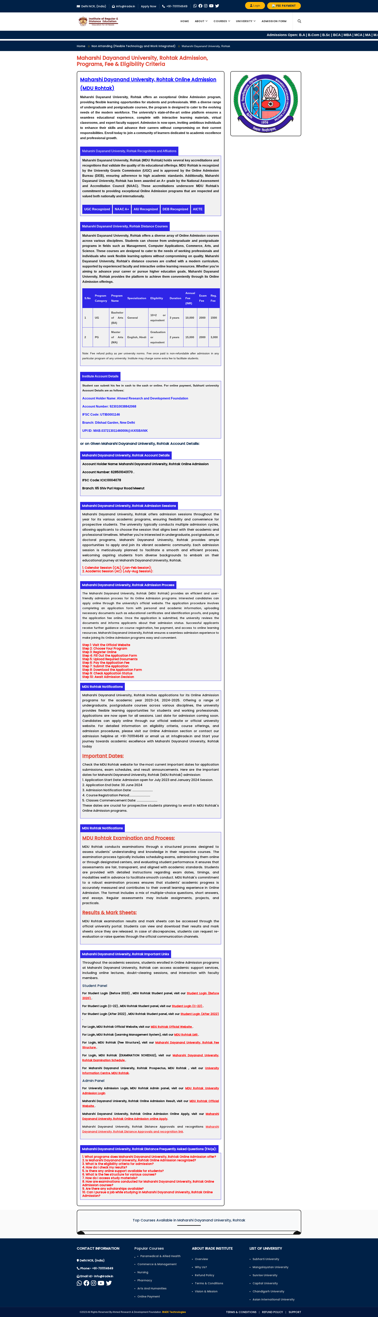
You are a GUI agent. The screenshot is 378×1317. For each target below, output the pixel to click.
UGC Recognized (97, 209)
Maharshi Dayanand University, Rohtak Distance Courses (125, 226)
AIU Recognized (146, 209)
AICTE (198, 209)
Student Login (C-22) (187, 1006)
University (244, 21)
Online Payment (148, 1296)
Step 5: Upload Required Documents (110, 659)
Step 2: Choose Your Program (104, 648)
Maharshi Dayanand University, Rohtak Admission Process (128, 585)
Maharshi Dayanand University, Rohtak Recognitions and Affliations (129, 151)
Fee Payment (285, 6)
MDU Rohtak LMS (186, 1035)
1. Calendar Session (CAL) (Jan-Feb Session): (117, 568)
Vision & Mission (206, 1291)
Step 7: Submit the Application (105, 666)
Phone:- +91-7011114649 (96, 1268)
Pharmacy (144, 1280)
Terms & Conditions (209, 1283)
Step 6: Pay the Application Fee (105, 663)
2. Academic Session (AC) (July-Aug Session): (117, 571)
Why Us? (201, 1267)
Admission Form (274, 21)
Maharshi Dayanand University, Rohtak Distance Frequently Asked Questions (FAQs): (149, 1149)
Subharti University (266, 1259)
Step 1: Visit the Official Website (106, 645)
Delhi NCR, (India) (93, 6)
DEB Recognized (175, 209)
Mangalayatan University (270, 1267)
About (200, 21)
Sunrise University (265, 1275)
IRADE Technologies (174, 1312)
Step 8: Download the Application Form (112, 670)
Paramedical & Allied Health (160, 1256)
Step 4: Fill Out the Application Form (109, 655)
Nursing (142, 1272)
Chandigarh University (268, 1291)
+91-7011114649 (176, 6)
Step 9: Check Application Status (107, 673)
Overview (201, 1259)
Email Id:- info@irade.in (96, 1276)
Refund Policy (204, 1275)
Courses (220, 21)
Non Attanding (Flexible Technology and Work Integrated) (133, 46)
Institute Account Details (100, 376)
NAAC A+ (122, 209)
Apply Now (148, 6)
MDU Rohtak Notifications (102, 686)
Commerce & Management (157, 1264)
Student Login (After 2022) (200, 1014)
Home (185, 21)
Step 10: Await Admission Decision (108, 677)
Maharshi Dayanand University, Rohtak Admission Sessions (129, 506)
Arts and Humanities (152, 1288)
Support (295, 1312)
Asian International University (274, 1299)
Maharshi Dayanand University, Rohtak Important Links (125, 954)
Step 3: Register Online (99, 652)
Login (256, 5)
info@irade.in (125, 6)
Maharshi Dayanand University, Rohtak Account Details (126, 455)
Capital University (265, 1283)
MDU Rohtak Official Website (172, 1027)
